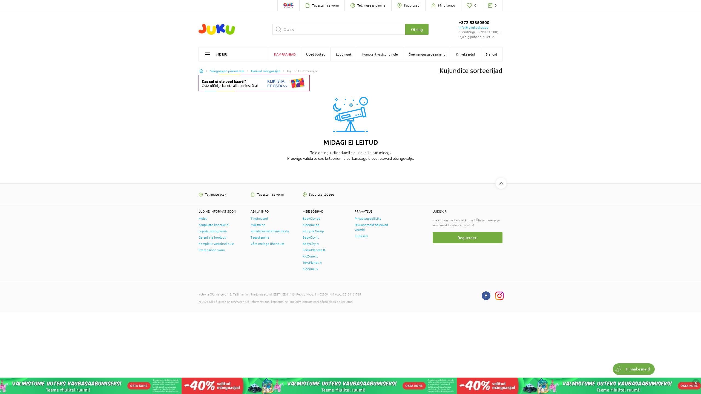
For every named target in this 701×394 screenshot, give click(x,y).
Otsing (417, 29)
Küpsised (361, 236)
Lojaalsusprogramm (213, 231)
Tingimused (259, 219)
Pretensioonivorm (212, 250)
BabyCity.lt (311, 237)
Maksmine (258, 225)
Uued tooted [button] (315, 54)
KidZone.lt (310, 256)
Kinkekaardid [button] (465, 54)
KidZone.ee (311, 225)
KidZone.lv (310, 269)
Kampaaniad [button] (285, 54)
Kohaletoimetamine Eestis (270, 231)
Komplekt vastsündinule (216, 244)
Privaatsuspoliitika (368, 219)
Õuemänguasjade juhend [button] (427, 54)
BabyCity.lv (311, 244)
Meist (203, 219)
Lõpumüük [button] (344, 54)
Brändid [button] (491, 54)
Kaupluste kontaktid (213, 225)
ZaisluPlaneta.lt (314, 250)
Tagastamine (260, 237)
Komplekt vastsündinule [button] (380, 54)
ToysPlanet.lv (312, 263)
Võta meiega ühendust (267, 244)
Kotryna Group (313, 231)
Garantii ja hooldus (212, 237)
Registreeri (468, 237)
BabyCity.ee (311, 219)
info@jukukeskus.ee (474, 28)
